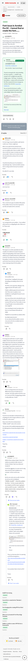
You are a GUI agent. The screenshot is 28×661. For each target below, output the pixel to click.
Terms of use (15, 651)
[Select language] (18, 3)
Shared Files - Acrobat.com (11, 65)
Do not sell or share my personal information (12, 656)
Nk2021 (9, 273)
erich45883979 (8, 36)
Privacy (20, 651)
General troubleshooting (8, 115)
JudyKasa (7, 334)
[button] (3, 3)
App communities (11, 7)
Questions (5, 8)
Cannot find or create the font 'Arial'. (10, 437)
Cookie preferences (6, 654)
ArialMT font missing (7, 593)
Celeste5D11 (7, 245)
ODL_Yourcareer (13, 504)
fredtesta (7, 218)
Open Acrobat (21, 15)
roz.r (8, 385)
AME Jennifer (8, 138)
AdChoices (7, 659)
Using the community (7, 651)
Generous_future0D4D (10, 198)
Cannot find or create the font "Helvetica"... (12, 600)
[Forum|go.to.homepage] (10, 3)
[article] (14, 157)
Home (4, 7)
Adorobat (8, 59)
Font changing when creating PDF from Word (12, 607)
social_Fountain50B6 (10, 183)
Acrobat (18, 7)
